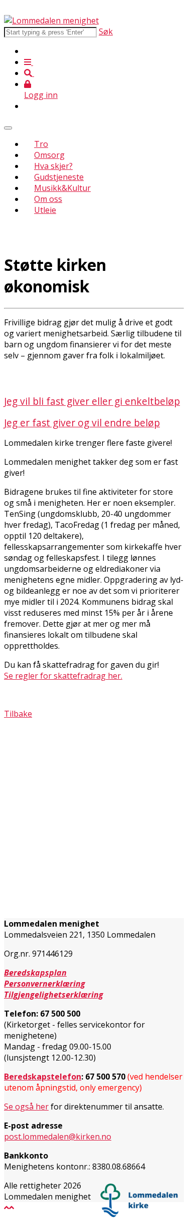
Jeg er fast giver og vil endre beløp (82, 422)
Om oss (48, 198)
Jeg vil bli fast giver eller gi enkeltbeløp (92, 401)
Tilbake (18, 713)
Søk (106, 31)
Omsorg (49, 154)
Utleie (45, 209)
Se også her (26, 1106)
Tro (41, 143)
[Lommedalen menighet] (51, 20)
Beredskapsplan (35, 972)
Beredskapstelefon (42, 1076)
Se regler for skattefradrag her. (63, 675)
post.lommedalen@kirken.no (57, 1136)
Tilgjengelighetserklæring (53, 994)
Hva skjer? (53, 165)
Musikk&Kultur (62, 187)
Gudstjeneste (59, 176)
